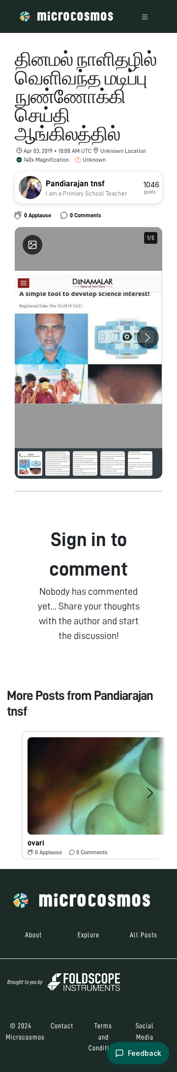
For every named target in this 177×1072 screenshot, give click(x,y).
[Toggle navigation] (144, 16)
